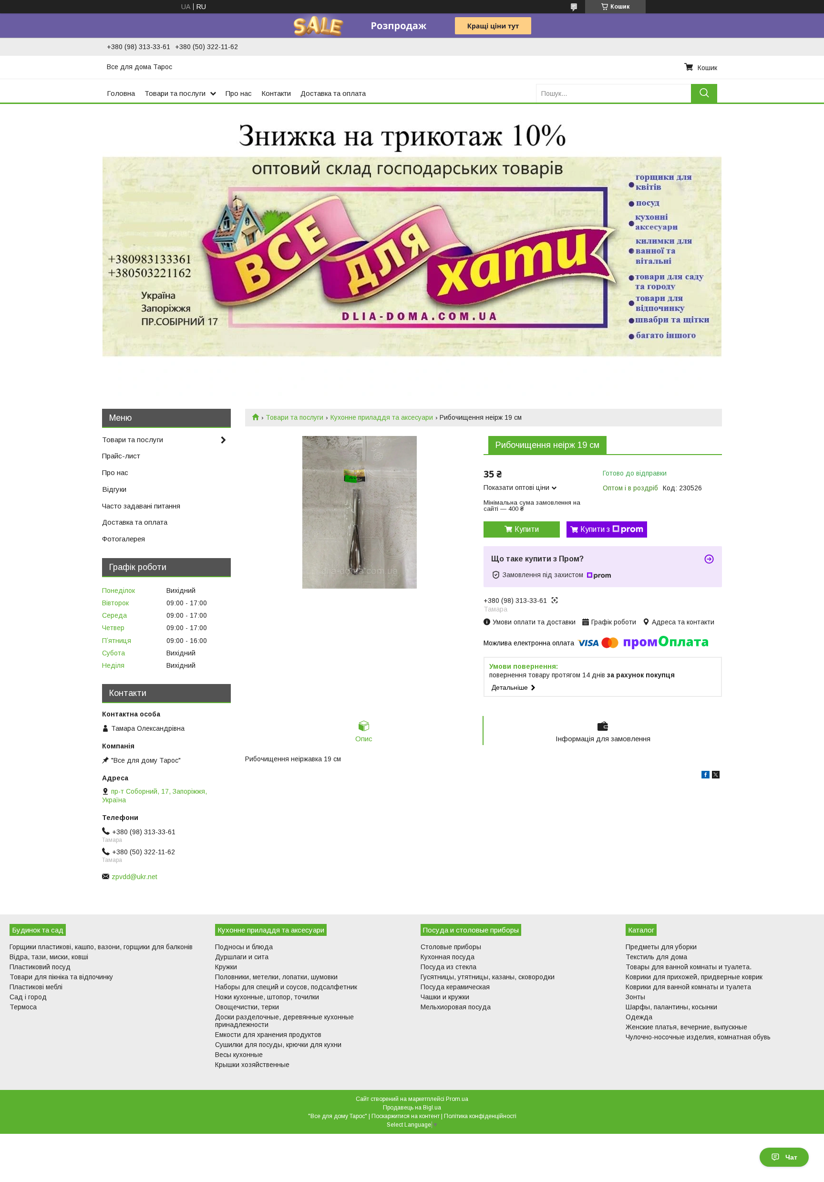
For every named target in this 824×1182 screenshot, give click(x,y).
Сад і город (28, 997)
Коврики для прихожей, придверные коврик (694, 977)
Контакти (276, 93)
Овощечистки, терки (247, 1007)
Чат (791, 1157)
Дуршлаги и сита (241, 957)
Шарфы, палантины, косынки (671, 1007)
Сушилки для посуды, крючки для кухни (278, 1044)
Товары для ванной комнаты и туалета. (689, 967)
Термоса (23, 1007)
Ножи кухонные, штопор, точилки (267, 997)
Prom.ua (457, 1099)
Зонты (635, 997)
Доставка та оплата (333, 93)
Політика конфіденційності (480, 1116)
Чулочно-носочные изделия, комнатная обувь (698, 1037)
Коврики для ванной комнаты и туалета (688, 987)
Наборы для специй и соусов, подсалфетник (286, 987)
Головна (121, 93)
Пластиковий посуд (40, 967)
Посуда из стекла (448, 967)
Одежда (639, 1017)
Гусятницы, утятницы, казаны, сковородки (488, 977)
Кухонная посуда (447, 957)
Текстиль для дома (656, 957)
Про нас (239, 93)
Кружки (226, 967)
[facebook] (705, 776)
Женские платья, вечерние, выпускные (686, 1027)
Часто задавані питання (141, 506)
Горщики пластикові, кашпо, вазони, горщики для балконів (101, 947)
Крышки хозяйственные (252, 1064)
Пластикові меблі (36, 987)
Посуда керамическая (455, 987)
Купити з (595, 529)
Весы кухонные (239, 1054)
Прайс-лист (121, 456)
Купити (527, 529)
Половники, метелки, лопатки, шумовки (276, 977)
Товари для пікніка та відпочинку (61, 977)
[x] (716, 776)
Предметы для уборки (661, 947)
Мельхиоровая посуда (456, 1007)
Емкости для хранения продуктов (268, 1034)
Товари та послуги (175, 93)
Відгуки (114, 489)
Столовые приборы (451, 947)
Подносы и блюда (244, 947)
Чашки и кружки (445, 997)
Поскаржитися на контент (405, 1116)
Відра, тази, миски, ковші (49, 957)
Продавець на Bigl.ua (412, 1107)
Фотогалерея (123, 539)
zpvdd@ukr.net (134, 877)
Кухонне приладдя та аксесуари (381, 417)
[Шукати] (704, 93)
